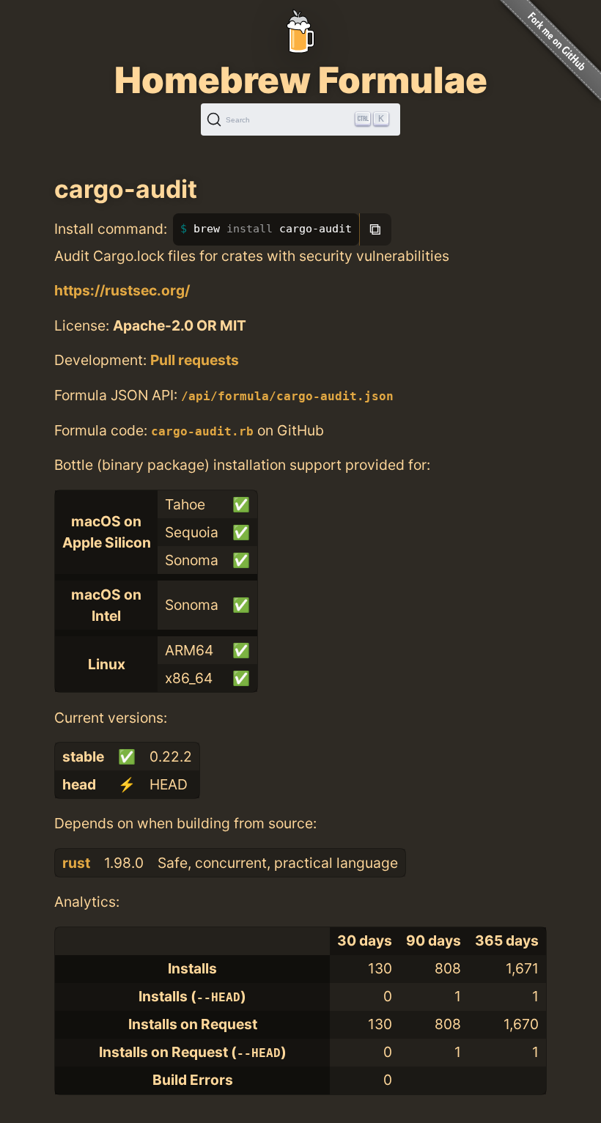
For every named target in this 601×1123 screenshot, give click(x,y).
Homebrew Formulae (300, 80)
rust (76, 863)
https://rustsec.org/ (122, 290)
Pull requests (194, 360)
